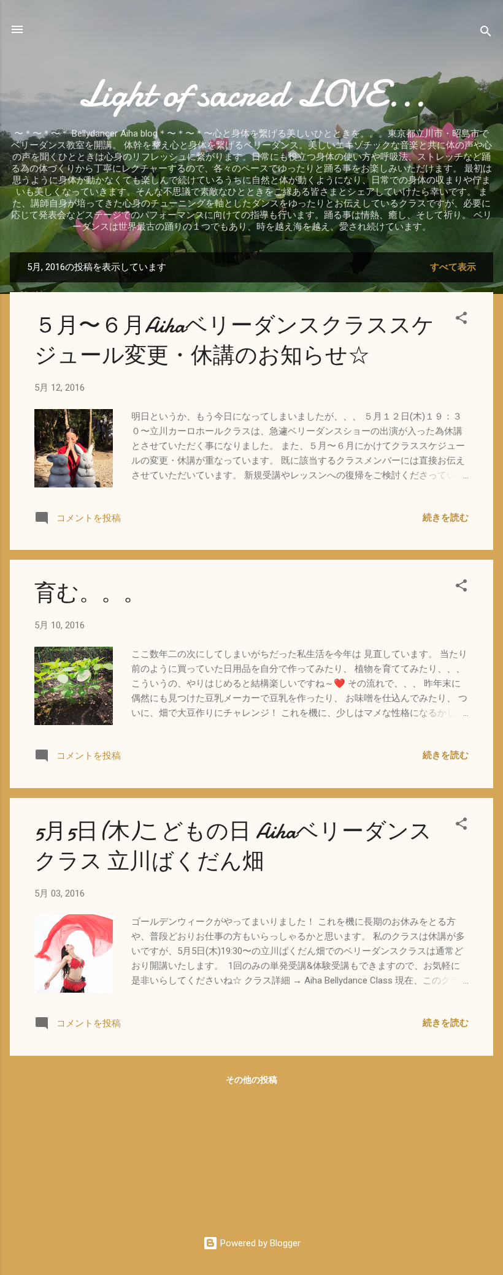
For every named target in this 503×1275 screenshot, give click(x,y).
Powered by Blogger (259, 1243)
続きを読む (446, 517)
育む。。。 (89, 593)
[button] (461, 319)
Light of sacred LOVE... (252, 93)
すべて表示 (453, 267)
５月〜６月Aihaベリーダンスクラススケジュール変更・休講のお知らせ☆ (234, 340)
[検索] (485, 33)
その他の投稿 (251, 1080)
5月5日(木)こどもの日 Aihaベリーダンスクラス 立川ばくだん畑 (233, 846)
